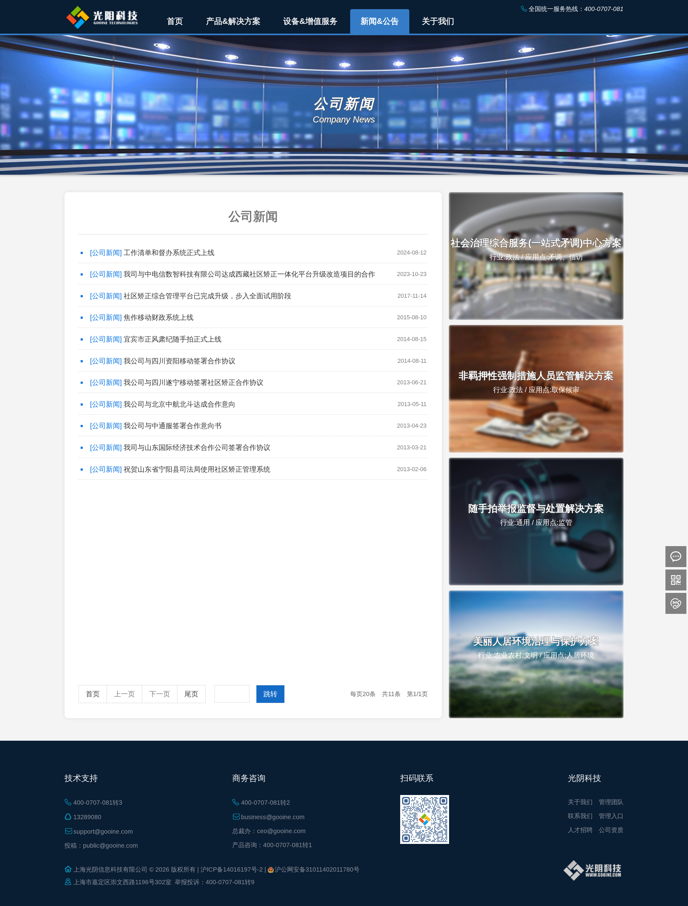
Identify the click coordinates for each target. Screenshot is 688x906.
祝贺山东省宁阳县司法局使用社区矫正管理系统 (197, 469)
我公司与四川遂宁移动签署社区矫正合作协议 (193, 382)
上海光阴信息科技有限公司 (110, 869)
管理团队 (611, 801)
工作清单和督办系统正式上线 (169, 253)
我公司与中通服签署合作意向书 (172, 426)
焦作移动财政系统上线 (159, 317)
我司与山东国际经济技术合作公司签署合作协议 (197, 447)
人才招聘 (580, 829)
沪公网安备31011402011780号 (317, 869)
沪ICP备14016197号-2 (231, 869)
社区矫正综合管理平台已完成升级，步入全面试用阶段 (207, 296)
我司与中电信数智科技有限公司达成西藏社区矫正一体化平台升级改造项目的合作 (249, 274)
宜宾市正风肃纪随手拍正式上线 (172, 339)
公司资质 (611, 829)
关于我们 (580, 801)
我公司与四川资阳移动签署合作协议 (179, 361)
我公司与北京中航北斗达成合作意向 (179, 404)
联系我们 (580, 815)
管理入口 (611, 815)
